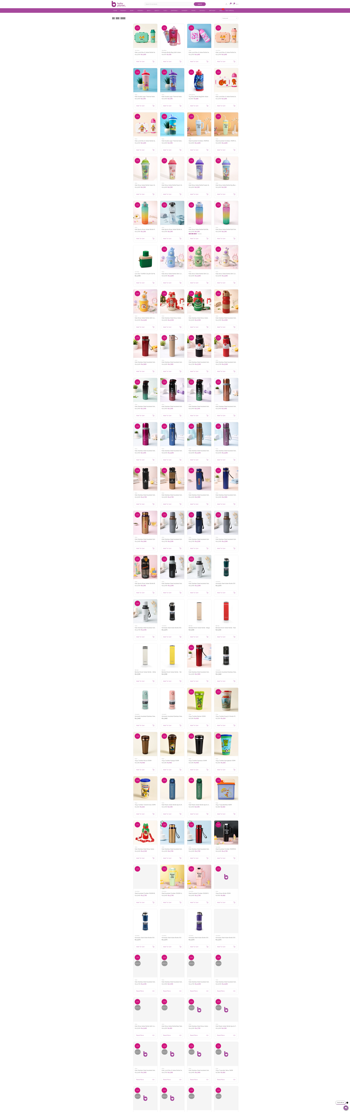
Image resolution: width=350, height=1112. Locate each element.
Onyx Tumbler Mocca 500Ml (143, 760)
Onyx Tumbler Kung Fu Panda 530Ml (226, 716)
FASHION (123, 10)
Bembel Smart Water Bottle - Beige (199, 628)
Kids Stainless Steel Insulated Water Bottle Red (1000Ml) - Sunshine (236, 362)
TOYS (165, 10)
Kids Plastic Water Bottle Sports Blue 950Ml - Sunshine (178, 805)
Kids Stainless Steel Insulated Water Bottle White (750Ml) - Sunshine (155, 628)
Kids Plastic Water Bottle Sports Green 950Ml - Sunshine (205, 805)
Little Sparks (192, 94)
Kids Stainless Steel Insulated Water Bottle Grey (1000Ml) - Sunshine (236, 539)
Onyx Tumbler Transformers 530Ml (145, 805)
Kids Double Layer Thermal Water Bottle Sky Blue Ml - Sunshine (181, 141)
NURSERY (184, 10)
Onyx (190, 714)
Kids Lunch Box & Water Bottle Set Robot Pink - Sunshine (152, 141)
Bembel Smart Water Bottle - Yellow (172, 672)
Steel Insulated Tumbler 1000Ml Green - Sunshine (176, 893)
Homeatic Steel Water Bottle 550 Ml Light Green (230, 937)
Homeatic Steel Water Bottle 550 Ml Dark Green (230, 583)
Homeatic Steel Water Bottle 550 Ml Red (174, 937)
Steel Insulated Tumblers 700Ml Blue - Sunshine (203, 141)
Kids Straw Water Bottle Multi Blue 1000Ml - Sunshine (204, 229)
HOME (115, 10)
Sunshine (137, 50)
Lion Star (137, 271)
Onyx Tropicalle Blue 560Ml (224, 805)
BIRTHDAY (212, 10)
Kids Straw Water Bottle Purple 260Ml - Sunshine (203, 185)
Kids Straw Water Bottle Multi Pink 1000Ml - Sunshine (231, 229)
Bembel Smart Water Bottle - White (145, 672)
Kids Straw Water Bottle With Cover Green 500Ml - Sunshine (206, 274)
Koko (190, 50)
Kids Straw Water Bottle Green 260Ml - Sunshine (149, 185)
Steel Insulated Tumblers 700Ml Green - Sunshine (230, 141)
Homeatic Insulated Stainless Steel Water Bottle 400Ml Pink (179, 716)
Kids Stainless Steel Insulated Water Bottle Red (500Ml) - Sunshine (235, 318)
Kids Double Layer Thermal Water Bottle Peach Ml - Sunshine (153, 96)
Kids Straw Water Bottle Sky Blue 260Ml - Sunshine (231, 185)
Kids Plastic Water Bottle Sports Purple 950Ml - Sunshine (232, 1026)
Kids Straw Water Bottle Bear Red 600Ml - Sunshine (177, 1026)
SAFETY (157, 10)
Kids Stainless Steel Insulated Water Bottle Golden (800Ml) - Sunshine (182, 849)
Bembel (190, 625)
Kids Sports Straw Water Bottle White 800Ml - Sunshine (178, 229)
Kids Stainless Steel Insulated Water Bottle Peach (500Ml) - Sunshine (182, 362)
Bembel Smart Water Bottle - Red (226, 628)
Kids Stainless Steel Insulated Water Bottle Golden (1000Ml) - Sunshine (183, 495)
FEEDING (140, 10)
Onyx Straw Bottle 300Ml (223, 893)
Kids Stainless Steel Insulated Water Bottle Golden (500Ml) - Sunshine (236, 406)
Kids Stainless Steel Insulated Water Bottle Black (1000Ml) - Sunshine (209, 362)
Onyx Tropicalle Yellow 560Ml (224, 1070)
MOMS (193, 10)
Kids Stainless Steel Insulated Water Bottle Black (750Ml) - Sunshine (155, 982)
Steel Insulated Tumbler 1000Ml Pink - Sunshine (202, 893)
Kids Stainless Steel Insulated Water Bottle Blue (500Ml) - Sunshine (154, 1070)
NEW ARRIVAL (230, 10)
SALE (221, 10)
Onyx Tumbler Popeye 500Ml (170, 760)
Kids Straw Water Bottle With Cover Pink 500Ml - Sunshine (152, 1026)
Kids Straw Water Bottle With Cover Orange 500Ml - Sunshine (153, 318)
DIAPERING (174, 10)
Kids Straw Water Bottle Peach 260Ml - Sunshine (176, 185)
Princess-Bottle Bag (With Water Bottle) (173, 52)
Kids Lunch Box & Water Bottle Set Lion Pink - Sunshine (232, 96)
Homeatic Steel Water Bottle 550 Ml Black (174, 628)
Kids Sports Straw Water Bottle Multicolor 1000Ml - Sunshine (153, 229)
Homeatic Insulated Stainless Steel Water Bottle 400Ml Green (153, 716)
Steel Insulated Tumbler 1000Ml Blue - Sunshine (149, 893)
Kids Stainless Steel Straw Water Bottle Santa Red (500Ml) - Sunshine (182, 318)
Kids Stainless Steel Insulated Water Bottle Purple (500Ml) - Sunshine (155, 451)
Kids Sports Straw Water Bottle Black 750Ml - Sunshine (151, 583)
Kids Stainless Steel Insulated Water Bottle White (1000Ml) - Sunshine (209, 583)
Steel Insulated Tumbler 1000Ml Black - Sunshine (230, 849)
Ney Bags (164, 50)
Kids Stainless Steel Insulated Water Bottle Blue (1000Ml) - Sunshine (209, 495)
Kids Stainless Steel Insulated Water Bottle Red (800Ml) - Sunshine (154, 362)
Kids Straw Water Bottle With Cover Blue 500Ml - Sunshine (179, 274)
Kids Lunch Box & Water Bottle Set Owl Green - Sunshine (151, 52)
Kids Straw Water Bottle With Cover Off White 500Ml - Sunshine (234, 274)
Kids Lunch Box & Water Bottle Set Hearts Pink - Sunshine (206, 52)
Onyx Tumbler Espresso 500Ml (198, 760)
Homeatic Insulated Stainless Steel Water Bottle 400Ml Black (234, 672)
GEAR (131, 10)
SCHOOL (202, 10)
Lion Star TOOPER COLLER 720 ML (145, 274)
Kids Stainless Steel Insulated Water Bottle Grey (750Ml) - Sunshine (181, 539)
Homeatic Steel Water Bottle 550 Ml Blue (147, 937)
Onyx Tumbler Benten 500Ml (197, 716)
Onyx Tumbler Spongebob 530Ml (225, 760)
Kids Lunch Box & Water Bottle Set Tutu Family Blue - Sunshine (180, 1070)
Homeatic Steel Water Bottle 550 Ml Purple (201, 937)
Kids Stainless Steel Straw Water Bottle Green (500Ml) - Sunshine (154, 849)
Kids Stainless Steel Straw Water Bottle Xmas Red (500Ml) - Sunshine (209, 318)
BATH (148, 10)
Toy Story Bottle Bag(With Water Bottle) (201, 96)
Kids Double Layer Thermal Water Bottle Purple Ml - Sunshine (180, 96)
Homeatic (218, 581)
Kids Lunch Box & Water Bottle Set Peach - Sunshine (231, 52)
